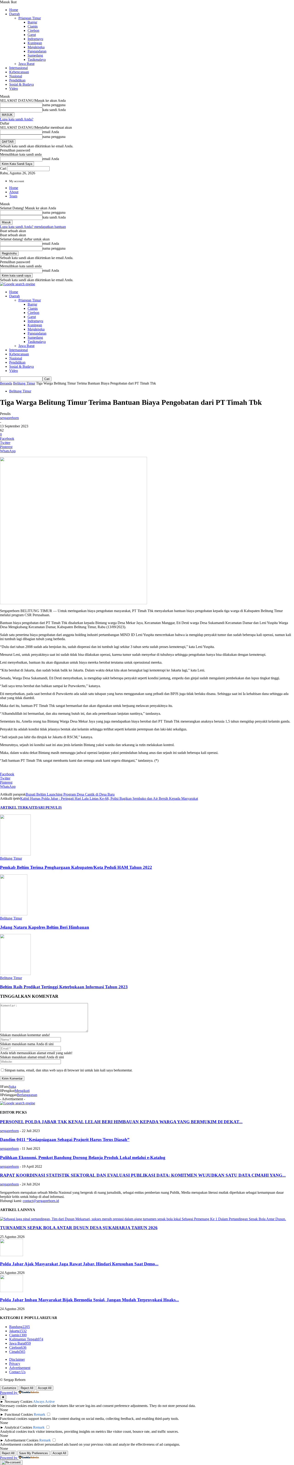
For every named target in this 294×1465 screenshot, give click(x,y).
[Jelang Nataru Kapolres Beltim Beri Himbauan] (13, 914)
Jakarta (18, 1331)
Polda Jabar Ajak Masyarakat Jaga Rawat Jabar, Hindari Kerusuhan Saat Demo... (79, 1263)
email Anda (50, 132)
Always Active (44, 1402)
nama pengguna (53, 105)
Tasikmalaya (37, 59)
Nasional (15, 76)
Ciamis (33, 26)
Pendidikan (17, 80)
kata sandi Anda (54, 110)
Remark (39, 1414)
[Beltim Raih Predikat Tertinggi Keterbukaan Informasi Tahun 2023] (15, 974)
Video (13, 88)
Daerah (14, 14)
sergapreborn (9, 418)
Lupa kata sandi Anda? (16, 119)
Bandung (19, 1327)
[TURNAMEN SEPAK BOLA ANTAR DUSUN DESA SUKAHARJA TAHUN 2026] (143, 1219)
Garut (32, 35)
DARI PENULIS (48, 807)
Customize (9, 1388)
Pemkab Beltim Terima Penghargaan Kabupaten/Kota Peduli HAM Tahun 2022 (76, 867)
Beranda (6, 383)
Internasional (18, 68)
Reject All (27, 1388)
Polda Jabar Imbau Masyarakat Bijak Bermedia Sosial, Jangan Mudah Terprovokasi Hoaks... (89, 1299)
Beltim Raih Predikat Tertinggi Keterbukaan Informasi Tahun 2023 (64, 986)
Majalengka (36, 47)
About (13, 192)
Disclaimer (17, 1359)
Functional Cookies (19, 1414)
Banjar (32, 22)
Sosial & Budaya (21, 84)
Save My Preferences (33, 1453)
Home (13, 10)
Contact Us (17, 1372)
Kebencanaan (19, 72)
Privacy (14, 1364)
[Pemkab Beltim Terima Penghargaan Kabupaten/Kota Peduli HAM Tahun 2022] (15, 854)
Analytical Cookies (18, 1427)
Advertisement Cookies (21, 1440)
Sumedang (35, 55)
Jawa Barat (26, 64)
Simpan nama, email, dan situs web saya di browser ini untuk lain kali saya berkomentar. (69, 1070)
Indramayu (35, 39)
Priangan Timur (29, 18)
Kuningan (35, 43)
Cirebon (33, 30)
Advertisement (19, 1368)
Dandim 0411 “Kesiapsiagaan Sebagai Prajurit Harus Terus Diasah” (65, 1139)
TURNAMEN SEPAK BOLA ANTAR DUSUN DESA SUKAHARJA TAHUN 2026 (79, 1227)
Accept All (44, 1388)
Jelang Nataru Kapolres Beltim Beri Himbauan (44, 927)
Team (13, 196)
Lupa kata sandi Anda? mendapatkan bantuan (33, 227)
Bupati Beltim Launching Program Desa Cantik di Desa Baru (70, 794)
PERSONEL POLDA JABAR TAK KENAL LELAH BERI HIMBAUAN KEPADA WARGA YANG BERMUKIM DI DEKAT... (121, 1121)
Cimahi (17, 1352)
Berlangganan (27, 1095)
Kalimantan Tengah (26, 1339)
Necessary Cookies (18, 1402)
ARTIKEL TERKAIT (17, 807)
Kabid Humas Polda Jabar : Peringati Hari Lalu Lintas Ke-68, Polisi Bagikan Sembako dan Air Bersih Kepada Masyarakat (109, 798)
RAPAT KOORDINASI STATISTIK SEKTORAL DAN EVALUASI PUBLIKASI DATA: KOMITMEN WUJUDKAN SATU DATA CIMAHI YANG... (143, 1175)
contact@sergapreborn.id (41, 1201)
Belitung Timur (24, 383)
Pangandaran (37, 51)
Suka (12, 1087)
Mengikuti (22, 1091)
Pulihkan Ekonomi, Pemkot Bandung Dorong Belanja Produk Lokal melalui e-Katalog (82, 1157)
